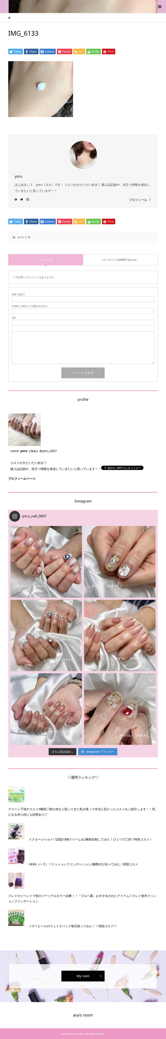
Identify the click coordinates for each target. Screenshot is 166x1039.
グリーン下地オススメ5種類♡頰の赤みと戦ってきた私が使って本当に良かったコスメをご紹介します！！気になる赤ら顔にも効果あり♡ (81, 811)
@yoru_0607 (48, 451)
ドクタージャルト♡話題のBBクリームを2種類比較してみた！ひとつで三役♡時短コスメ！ (90, 839)
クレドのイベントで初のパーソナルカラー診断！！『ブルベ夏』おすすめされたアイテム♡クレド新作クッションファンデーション (82, 898)
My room (83, 976)
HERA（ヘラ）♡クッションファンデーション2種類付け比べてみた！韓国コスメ (83, 864)
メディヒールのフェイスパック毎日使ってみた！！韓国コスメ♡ (73, 926)
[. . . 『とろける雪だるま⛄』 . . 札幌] (120, 562)
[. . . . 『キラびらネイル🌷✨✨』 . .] (46, 562)
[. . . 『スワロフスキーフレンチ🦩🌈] (46, 635)
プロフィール (138, 200)
